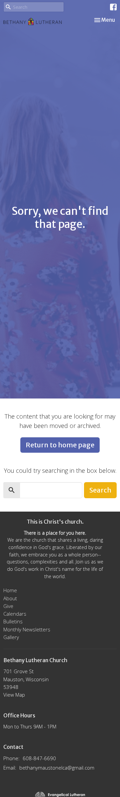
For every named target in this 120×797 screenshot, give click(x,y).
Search (100, 490)
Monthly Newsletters (26, 629)
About (10, 598)
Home (10, 590)
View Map (14, 694)
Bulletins (13, 621)
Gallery (11, 637)
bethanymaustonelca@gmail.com (56, 767)
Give (8, 606)
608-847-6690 (39, 758)
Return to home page (60, 445)
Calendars (14, 613)
